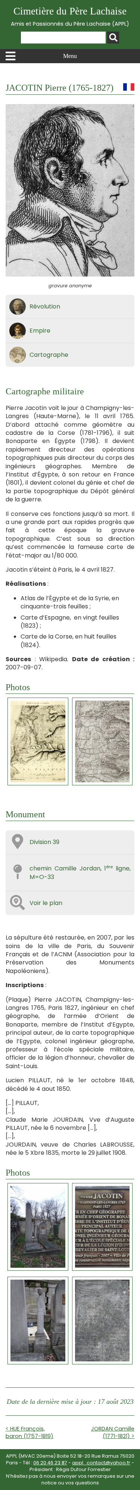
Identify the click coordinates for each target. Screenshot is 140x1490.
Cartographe (48, 354)
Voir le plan (45, 903)
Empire (39, 330)
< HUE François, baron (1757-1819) (29, 1432)
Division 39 (44, 842)
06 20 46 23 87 (50, 1463)
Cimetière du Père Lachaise (70, 17)
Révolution (44, 306)
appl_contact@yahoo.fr (101, 1463)
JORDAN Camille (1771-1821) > (112, 1432)
